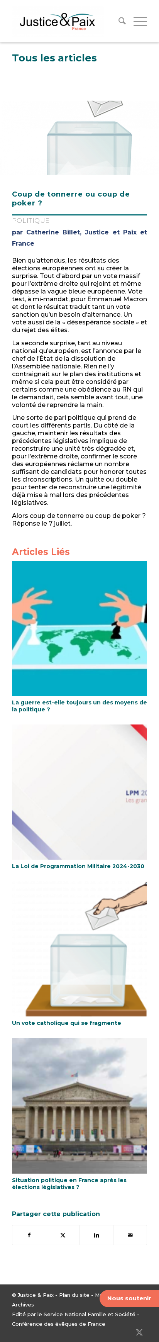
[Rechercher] (118, 21)
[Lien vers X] (139, 1332)
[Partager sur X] (63, 1235)
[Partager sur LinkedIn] (96, 1235)
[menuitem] (118, 21)
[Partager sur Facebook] (29, 1235)
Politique (31, 220)
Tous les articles (54, 58)
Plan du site (74, 1295)
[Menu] (136, 21)
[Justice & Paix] (66, 21)
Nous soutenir (129, 1298)
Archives (23, 1304)
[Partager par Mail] (130, 1235)
